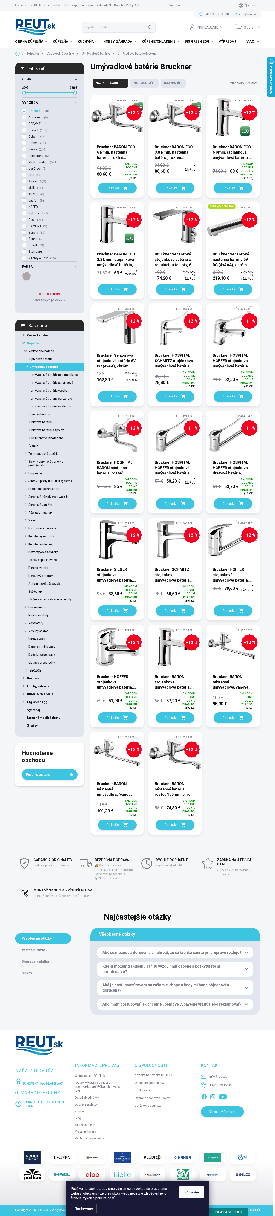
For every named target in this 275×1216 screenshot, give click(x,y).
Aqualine (38, 117)
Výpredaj (33, 710)
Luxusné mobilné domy (43, 717)
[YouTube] (223, 1096)
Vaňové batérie (39, 414)
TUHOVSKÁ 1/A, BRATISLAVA (43, 1083)
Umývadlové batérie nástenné (51, 406)
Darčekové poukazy (41, 654)
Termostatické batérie (43, 453)
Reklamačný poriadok (89, 1138)
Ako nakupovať (85, 1125)
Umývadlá (35, 473)
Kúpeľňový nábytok (41, 536)
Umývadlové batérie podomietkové (54, 374)
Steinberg (38, 252)
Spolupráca (142, 1090)
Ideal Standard (42, 162)
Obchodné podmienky (149, 1083)
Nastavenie (84, 1208)
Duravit (37, 130)
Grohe (37, 143)
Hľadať (149, 27)
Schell (36, 245)
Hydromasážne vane (42, 528)
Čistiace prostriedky (41, 662)
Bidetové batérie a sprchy (46, 430)
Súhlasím (191, 1192)
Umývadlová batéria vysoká (49, 390)
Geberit (37, 137)
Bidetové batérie (40, 422)
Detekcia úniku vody (41, 646)
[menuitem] (32, 41)
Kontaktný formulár (222, 1111)
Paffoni (38, 213)
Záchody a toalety (40, 512)
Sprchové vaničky (40, 504)
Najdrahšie (173, 83)
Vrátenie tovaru (85, 1131)
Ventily (34, 445)
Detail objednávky (87, 1097)
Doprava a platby (86, 1104)
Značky (32, 725)
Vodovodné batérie (41, 351)
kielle (35, 188)
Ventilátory (35, 623)
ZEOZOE (35, 670)
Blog (78, 1118)
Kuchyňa (33, 678)
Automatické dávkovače (44, 583)
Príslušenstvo (37, 607)
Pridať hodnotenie (38, 774)
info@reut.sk (218, 1076)
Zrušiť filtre (51, 294)
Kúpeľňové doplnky (41, 544)
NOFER (35, 207)
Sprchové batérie (41, 359)
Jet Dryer (37, 169)
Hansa (37, 149)
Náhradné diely (38, 615)
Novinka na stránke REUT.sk (153, 1075)
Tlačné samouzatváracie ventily (50, 599)
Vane (31, 520)
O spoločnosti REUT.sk (30, 5)
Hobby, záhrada (38, 686)
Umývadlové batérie (43, 367)
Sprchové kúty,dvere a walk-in (48, 496)
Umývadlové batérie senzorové (52, 398)
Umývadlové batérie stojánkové (52, 382)
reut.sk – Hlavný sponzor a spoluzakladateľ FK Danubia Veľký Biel (95, 5)
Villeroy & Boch (42, 258)
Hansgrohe (40, 156)
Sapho (37, 239)
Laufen (36, 200)
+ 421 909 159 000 (221, 1085)
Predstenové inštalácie (43, 489)
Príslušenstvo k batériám (46, 438)
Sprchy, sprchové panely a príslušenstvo (45, 463)
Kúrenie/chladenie (40, 694)
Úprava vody (36, 638)
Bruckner (38, 111)
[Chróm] (26, 276)
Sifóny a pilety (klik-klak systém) (50, 481)
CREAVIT (37, 124)
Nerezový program (41, 575)
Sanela (36, 232)
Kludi (36, 194)
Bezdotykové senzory (43, 552)
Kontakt (80, 1111)
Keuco (37, 181)
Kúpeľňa (33, 343)
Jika (34, 175)
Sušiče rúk (35, 591)
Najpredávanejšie (110, 83)
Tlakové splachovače (42, 560)
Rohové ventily (38, 567)
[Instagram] (212, 1096)
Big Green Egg (37, 702)
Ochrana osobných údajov (152, 1098)
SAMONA (37, 226)
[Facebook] (204, 1096)
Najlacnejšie (144, 83)
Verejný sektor (38, 631)
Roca (35, 220)
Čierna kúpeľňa (38, 335)
